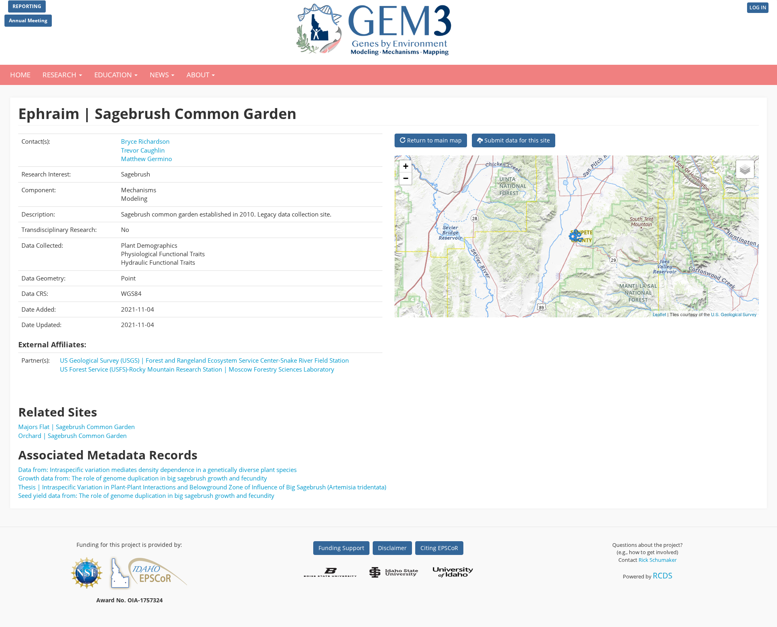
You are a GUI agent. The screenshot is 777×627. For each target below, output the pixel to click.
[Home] (375, 27)
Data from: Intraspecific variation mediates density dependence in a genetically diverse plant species (157, 469)
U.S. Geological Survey (734, 314)
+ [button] (405, 166)
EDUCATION (114, 74)
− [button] (405, 178)
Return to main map (433, 140)
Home (20, 74)
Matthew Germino (146, 159)
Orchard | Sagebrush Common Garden (72, 435)
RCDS (662, 575)
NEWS (160, 74)
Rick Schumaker (658, 559)
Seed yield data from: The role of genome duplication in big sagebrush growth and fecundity (146, 495)
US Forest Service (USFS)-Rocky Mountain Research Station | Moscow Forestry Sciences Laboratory (197, 369)
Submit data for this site (516, 140)
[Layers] (745, 169)
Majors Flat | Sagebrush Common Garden (76, 427)
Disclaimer (392, 548)
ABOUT (199, 74)
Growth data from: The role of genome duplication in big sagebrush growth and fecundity (142, 478)
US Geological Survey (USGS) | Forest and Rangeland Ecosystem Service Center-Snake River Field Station (204, 360)
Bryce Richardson (145, 141)
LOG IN (757, 7)
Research (60, 74)
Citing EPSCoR (439, 548)
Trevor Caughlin (143, 150)
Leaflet (659, 314)
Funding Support (341, 548)
